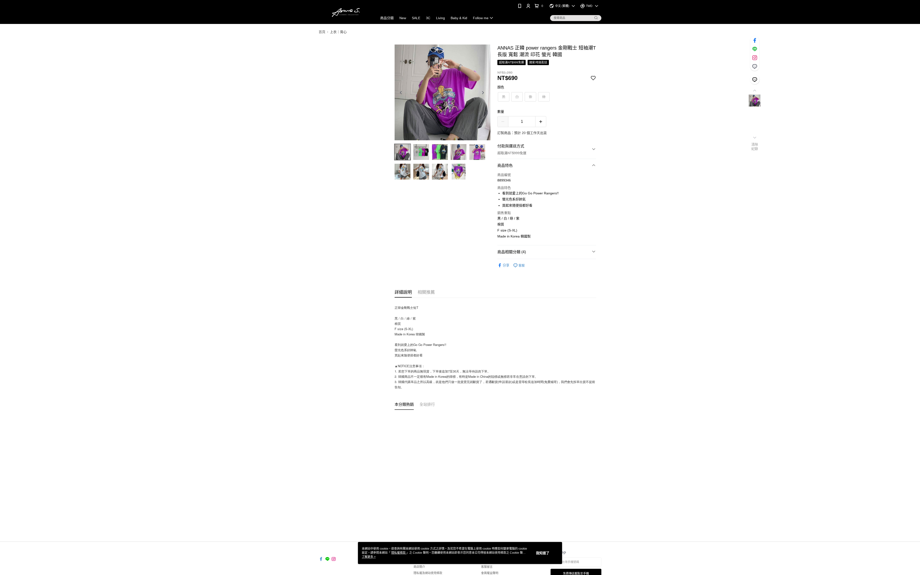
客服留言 (487, 567)
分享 (506, 265)
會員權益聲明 (489, 573)
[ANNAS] (345, 12)
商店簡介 (419, 567)
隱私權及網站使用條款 (428, 573)
